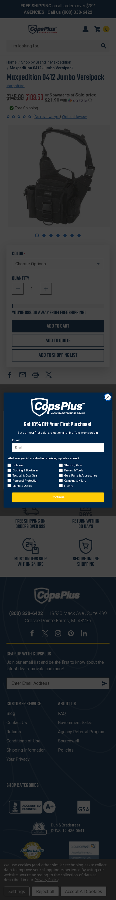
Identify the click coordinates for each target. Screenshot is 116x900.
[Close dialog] (108, 397)
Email (15, 440)
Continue (58, 497)
